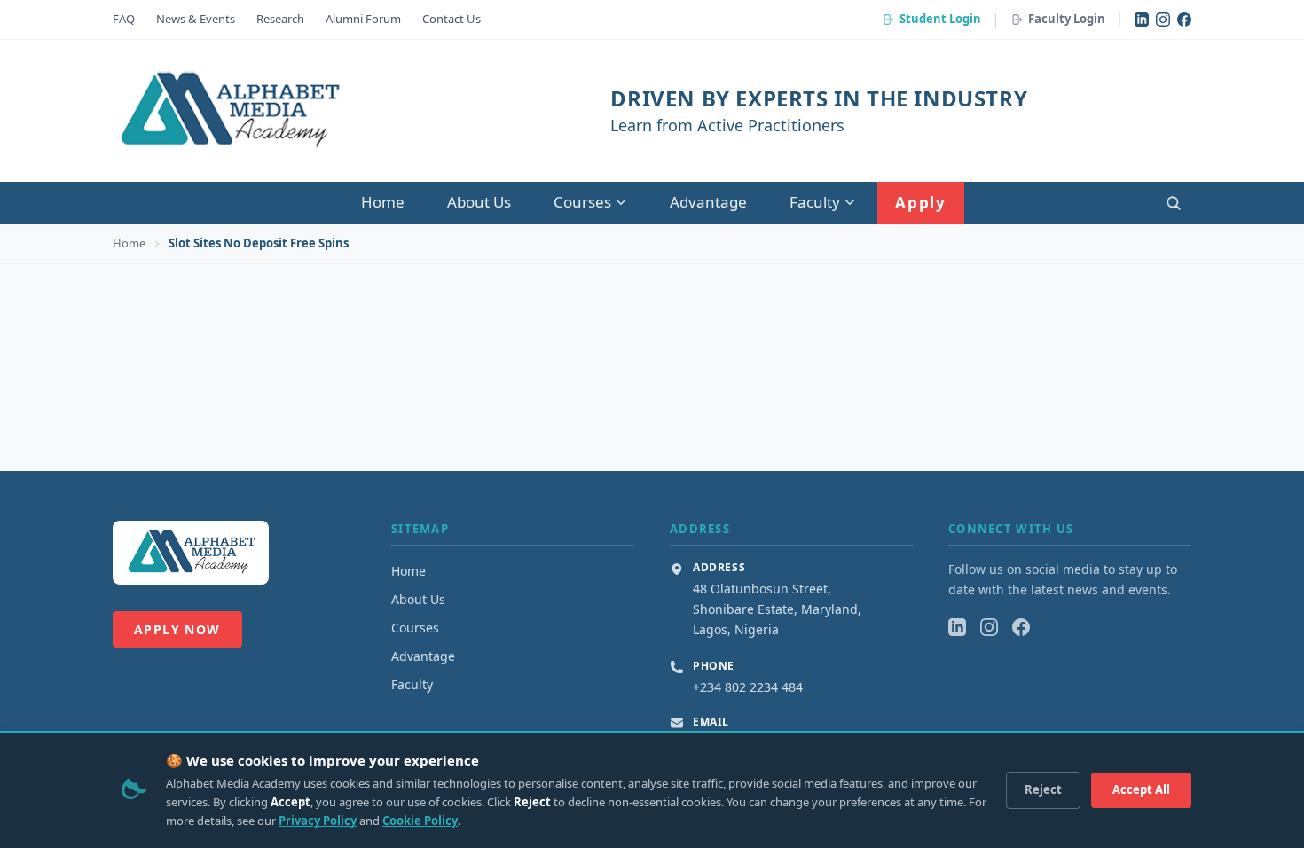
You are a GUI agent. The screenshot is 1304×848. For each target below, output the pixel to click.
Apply (921, 202)
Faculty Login (1066, 19)
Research (280, 19)
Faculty (814, 202)
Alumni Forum (363, 19)
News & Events (195, 19)
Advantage (708, 202)
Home (383, 202)
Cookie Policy (420, 820)
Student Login (940, 19)
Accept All (1141, 789)
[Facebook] (1184, 19)
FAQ (124, 19)
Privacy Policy (318, 820)
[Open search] (1173, 203)
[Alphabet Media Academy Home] (228, 110)
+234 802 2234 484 (748, 687)
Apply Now (177, 629)
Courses (582, 202)
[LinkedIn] (1142, 19)
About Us (479, 202)
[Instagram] (1163, 19)
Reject (1043, 789)
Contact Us (451, 19)
